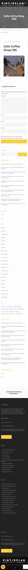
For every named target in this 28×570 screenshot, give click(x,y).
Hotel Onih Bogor (6, 458)
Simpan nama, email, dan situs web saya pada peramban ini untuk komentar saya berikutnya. (12, 137)
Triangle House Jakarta (7, 510)
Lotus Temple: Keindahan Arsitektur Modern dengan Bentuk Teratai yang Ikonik (12, 191)
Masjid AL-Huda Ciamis (7, 471)
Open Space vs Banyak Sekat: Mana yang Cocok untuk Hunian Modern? (13, 204)
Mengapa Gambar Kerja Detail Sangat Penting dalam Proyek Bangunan (12, 186)
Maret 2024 (3, 250)
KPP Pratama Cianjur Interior (8, 465)
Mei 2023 (3, 284)
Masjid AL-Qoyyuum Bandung (8, 484)
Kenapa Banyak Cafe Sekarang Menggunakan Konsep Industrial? (13, 168)
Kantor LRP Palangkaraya (7, 467)
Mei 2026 (3, 227)
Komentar (3, 96)
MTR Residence (5, 488)
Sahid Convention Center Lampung (10, 504)
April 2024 (3, 247)
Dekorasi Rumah (4, 308)
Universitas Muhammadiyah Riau (9, 512)
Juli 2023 (3, 277)
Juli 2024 (3, 237)
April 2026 (3, 231)
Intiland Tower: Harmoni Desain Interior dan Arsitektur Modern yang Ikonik (13, 195)
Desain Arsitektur (13, 308)
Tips (2, 218)
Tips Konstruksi (19, 313)
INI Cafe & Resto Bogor (7, 463)
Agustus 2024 (4, 234)
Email (2, 121)
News (2, 214)
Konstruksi (11, 311)
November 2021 (4, 293)
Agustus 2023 (4, 274)
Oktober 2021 (4, 297)
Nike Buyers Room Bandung (8, 492)
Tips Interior (12, 313)
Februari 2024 (4, 254)
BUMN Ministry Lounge (7, 451)
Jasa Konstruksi (4, 311)
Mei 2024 (3, 244)
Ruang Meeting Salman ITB (8, 500)
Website (3, 128)
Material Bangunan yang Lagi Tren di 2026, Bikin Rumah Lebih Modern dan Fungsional (13, 172)
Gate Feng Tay (5, 453)
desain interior (21, 308)
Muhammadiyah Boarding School (9, 490)
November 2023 (4, 264)
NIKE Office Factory (6, 494)
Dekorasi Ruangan (18, 306)
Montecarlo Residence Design (8, 486)
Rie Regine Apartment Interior (9, 498)
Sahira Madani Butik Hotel (8, 506)
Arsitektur (3, 306)
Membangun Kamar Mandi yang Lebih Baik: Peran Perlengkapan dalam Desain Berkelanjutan (12, 200)
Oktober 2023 (4, 267)
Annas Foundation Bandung (8, 449)
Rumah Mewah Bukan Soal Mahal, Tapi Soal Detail (12, 164)
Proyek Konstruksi (5, 313)
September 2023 (5, 270)
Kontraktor (17, 311)
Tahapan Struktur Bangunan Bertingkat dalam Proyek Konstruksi (13, 182)
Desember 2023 (4, 260)
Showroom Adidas (6, 508)
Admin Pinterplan (16, 41)
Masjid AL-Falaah (6, 469)
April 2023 (3, 287)
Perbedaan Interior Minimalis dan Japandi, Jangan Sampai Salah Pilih (12, 177)
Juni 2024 (3, 241)
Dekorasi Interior (9, 306)
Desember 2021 (4, 290)
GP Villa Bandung (6, 455)
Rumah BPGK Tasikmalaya (8, 502)
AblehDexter (22, 564)
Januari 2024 (4, 257)
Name (2, 114)
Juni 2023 (3, 280)
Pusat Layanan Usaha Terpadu (9, 496)
